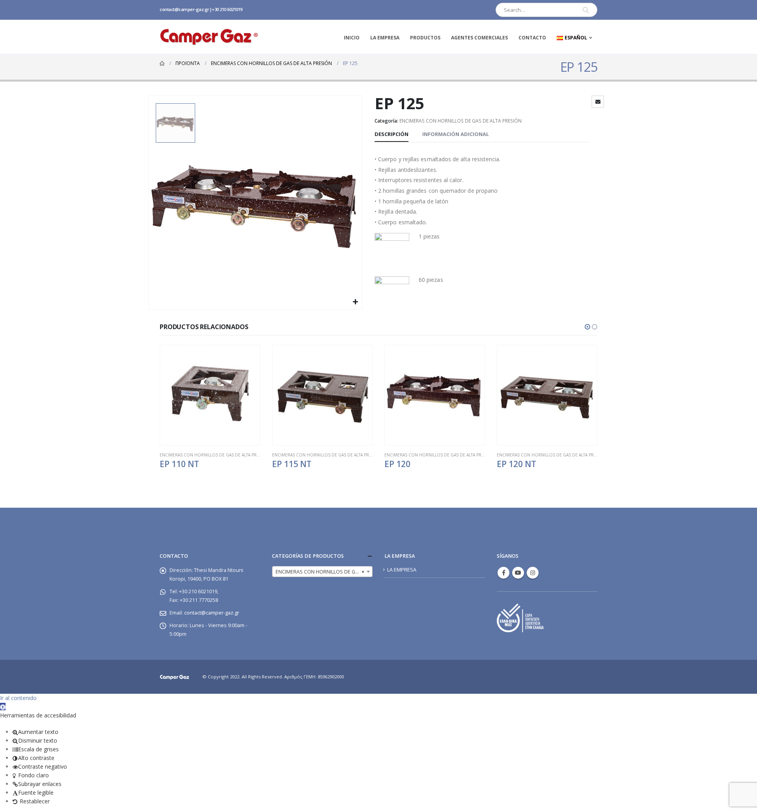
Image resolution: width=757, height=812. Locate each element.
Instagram (533, 573)
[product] (210, 395)
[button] (587, 327)
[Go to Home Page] (162, 63)
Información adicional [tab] (455, 134)
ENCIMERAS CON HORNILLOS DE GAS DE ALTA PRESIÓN (460, 120)
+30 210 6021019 (227, 9)
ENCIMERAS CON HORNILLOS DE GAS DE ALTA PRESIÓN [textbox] (324, 571)
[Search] (586, 10)
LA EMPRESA (384, 37)
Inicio (352, 37)
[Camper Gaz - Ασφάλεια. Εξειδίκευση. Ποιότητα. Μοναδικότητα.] (209, 37)
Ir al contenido (18, 698)
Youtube (518, 573)
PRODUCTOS (425, 37)
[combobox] (322, 571)
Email (597, 101)
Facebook (503, 573)
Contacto (532, 37)
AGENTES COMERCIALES (479, 37)
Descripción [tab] (391, 134)
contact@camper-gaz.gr (184, 9)
